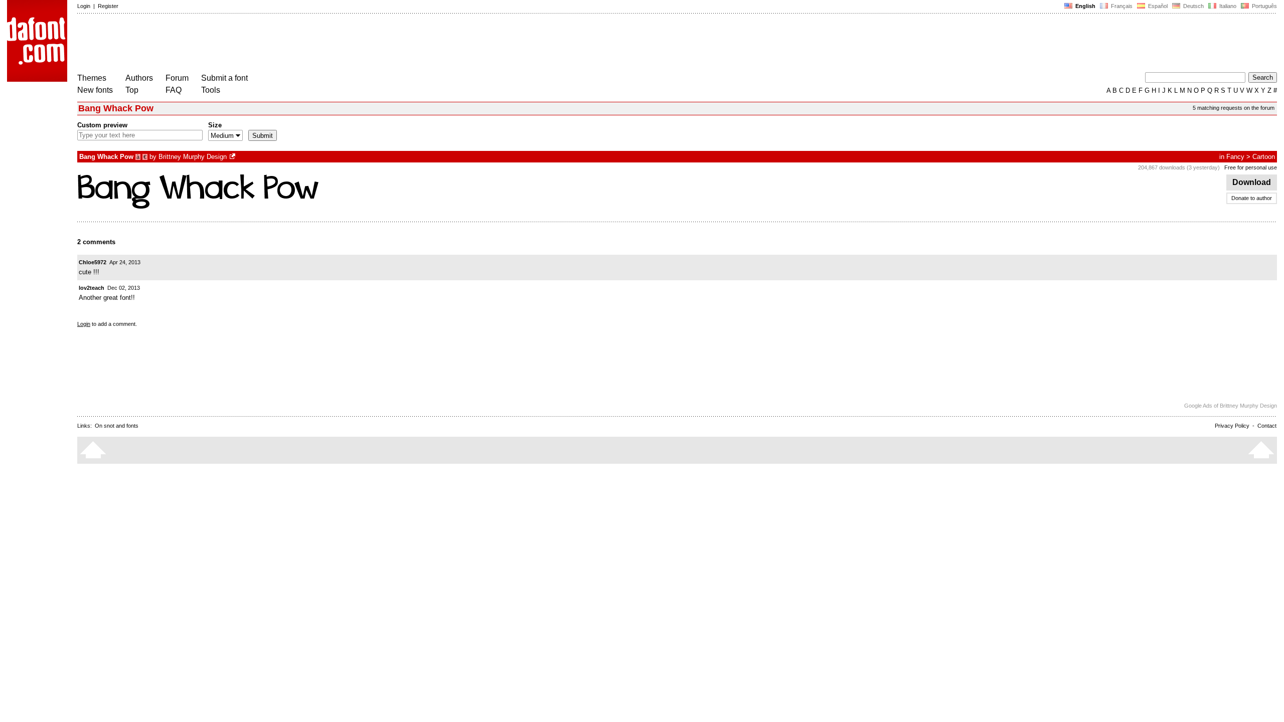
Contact (1266, 426)
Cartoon (1263, 156)
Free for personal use (1250, 167)
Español (1157, 6)
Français (1121, 6)
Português (1263, 6)
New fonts (95, 90)
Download (1251, 182)
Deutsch (1192, 6)
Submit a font (224, 78)
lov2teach (91, 288)
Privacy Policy (1232, 426)
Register (108, 6)
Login (83, 6)
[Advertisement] (259, 44)
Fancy (1235, 156)
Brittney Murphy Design (192, 156)
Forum (177, 78)
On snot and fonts (116, 426)
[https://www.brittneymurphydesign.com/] (233, 156)
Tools (210, 90)
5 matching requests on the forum (1233, 108)
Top (131, 90)
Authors (139, 78)
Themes (91, 78)
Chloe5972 (92, 262)
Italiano (1227, 6)
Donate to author (1251, 198)
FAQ (174, 90)
